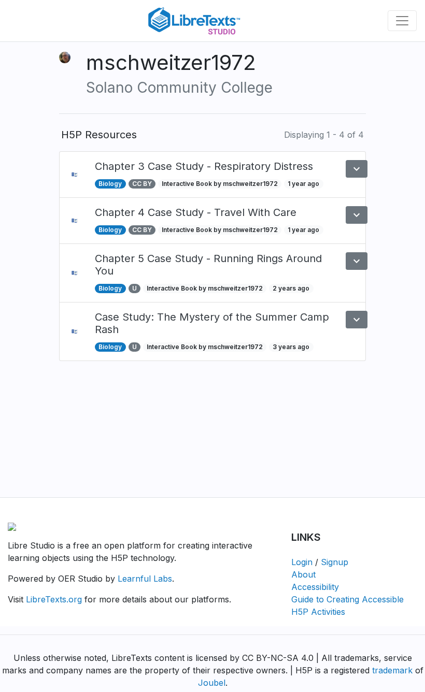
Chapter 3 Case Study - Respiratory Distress (204, 166)
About (303, 574)
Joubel (211, 682)
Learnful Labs (145, 578)
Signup (334, 562)
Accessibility (315, 587)
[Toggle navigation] (402, 20)
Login (302, 562)
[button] (356, 169)
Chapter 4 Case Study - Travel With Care (195, 212)
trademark (392, 670)
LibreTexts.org (54, 599)
